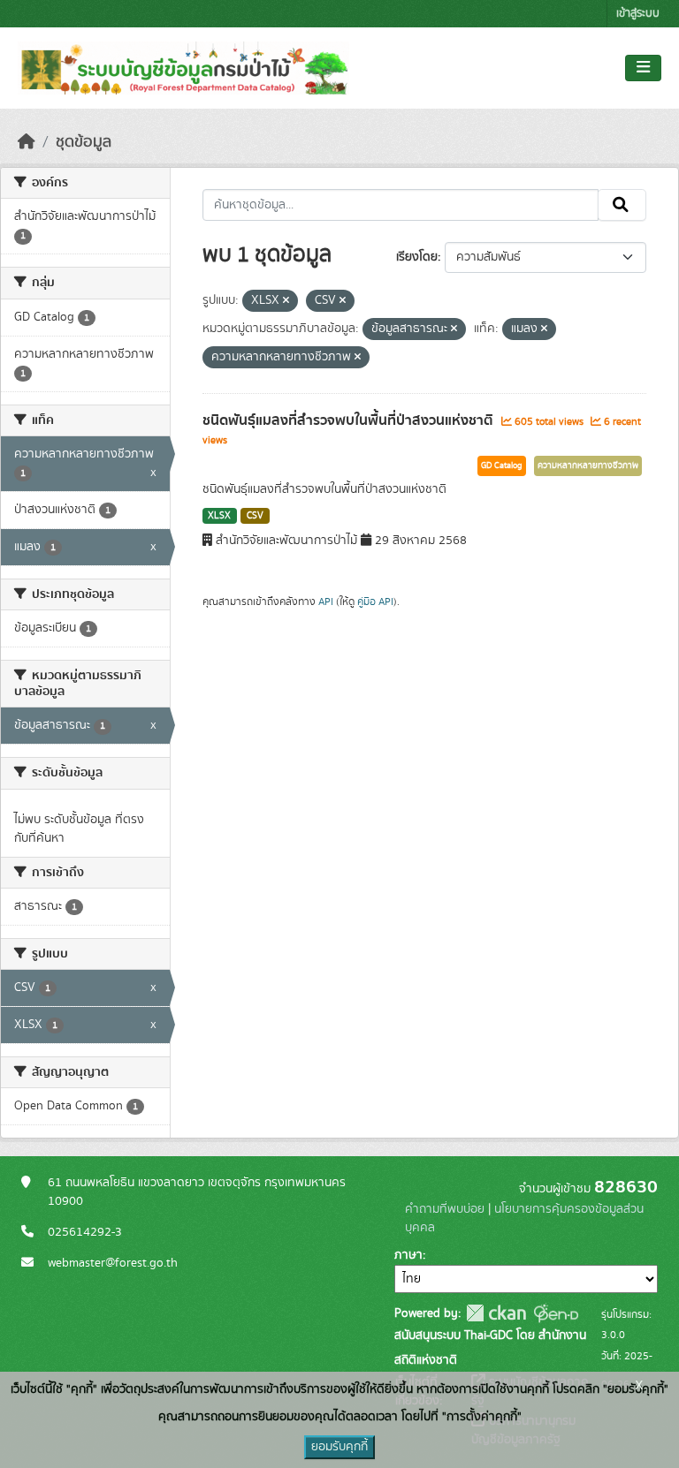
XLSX (219, 516)
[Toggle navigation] (643, 68)
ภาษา (408, 1255)
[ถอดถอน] (286, 301)
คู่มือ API (375, 601)
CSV (255, 516)
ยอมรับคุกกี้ (339, 1447)
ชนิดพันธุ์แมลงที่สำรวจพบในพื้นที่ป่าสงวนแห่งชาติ (349, 420)
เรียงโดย (417, 257)
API (325, 601)
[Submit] (622, 205)
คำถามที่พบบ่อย (444, 1209)
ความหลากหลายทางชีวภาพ (588, 465)
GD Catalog (502, 465)
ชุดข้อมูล (83, 142)
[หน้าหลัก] (26, 142)
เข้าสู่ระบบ (638, 13)
